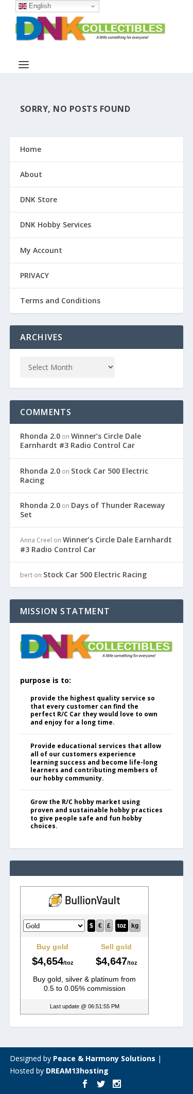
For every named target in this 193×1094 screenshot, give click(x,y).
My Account (41, 250)
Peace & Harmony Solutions (104, 1058)
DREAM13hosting (77, 1071)
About (31, 174)
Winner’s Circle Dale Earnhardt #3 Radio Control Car (80, 440)
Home (30, 149)
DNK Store (38, 199)
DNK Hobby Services (55, 224)
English (39, 6)
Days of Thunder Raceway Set (92, 509)
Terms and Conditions (60, 300)
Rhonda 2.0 (40, 436)
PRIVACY (34, 275)
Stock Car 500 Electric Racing (84, 475)
